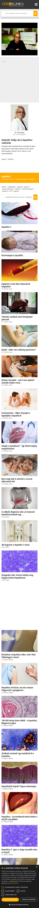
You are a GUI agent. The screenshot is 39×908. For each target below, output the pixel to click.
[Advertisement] (19, 82)
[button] (20, 905)
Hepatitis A (5, 191)
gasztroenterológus (8, 189)
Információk (5, 179)
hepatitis (4, 159)
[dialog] (19, 886)
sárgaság (19, 187)
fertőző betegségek (27, 189)
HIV (11, 191)
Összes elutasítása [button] (28, 899)
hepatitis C (27, 187)
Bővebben (15, 883)
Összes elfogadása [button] (10, 899)
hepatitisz (18, 189)
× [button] (37, 867)
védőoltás (11, 159)
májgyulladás (11, 187)
